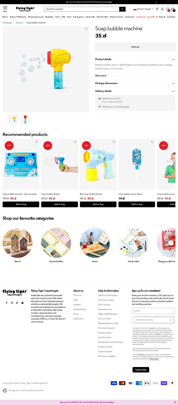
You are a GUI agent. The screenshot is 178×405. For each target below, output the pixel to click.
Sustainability (79, 309)
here (110, 2)
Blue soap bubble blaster (91, 194)
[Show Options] (170, 320)
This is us (77, 295)
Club (75, 300)
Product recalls (105, 347)
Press (75, 314)
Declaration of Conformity (110, 342)
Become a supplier (107, 356)
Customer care (105, 309)
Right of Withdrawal (107, 314)
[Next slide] (170, 162)
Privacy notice (104, 332)
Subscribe (141, 369)
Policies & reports (106, 328)
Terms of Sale (104, 318)
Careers (77, 304)
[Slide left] (7, 242)
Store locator (104, 304)
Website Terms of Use (108, 323)
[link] (157, 9)
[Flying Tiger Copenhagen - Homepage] (25, 9)
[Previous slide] (7, 162)
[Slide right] (170, 242)
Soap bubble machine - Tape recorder (20, 194)
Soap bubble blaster (50, 194)
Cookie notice (104, 337)
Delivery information (108, 295)
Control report (105, 351)
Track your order (106, 300)
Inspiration (78, 318)
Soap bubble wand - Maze (130, 194)
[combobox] (154, 320)
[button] (5, 9)
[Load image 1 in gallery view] (13, 119)
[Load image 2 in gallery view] (25, 119)
